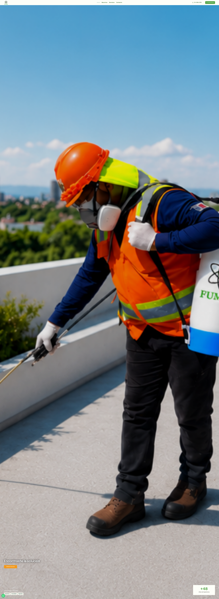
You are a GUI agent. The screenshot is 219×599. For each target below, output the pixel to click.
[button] (3, 595)
